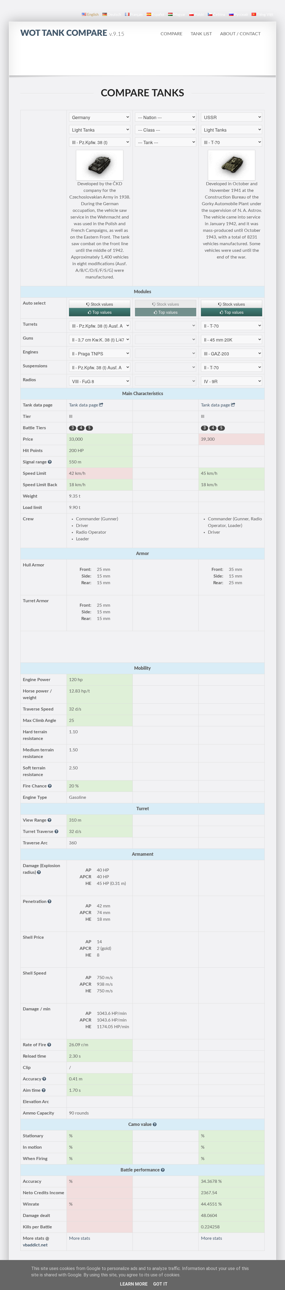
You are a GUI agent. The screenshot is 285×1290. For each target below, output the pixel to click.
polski (199, 15)
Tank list (201, 34)
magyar (179, 15)
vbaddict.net (35, 1245)
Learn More (134, 1284)
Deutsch (114, 15)
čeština (219, 15)
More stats (79, 1238)
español (158, 15)
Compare (171, 34)
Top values (101, 312)
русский (241, 15)
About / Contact (240, 34)
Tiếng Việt (265, 15)
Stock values (101, 304)
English (93, 15)
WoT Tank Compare (72, 33)
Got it (160, 1284)
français (136, 15)
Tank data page (84, 405)
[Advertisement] (142, 59)
